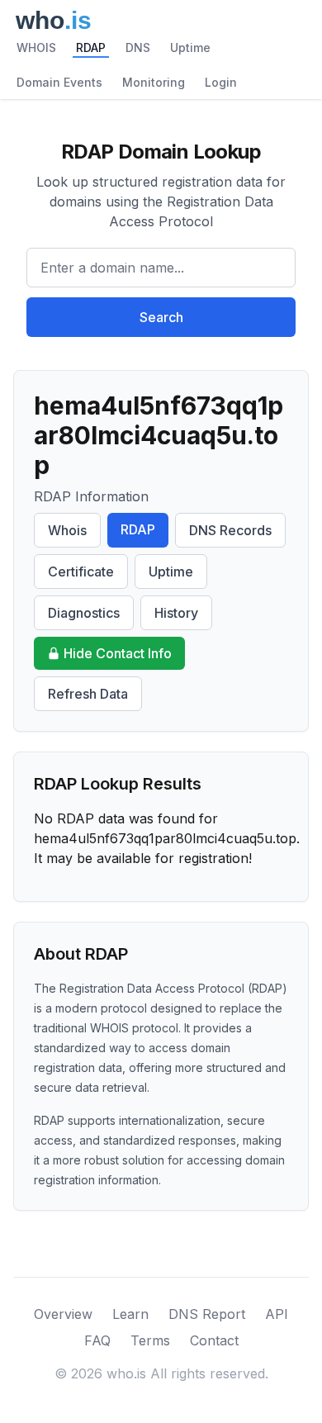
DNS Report (206, 1314)
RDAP (91, 47)
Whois (67, 530)
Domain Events (59, 82)
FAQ (97, 1340)
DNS (137, 47)
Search (161, 317)
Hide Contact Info (118, 653)
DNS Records (230, 530)
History (176, 613)
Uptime (190, 47)
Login (221, 82)
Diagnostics (84, 613)
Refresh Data (88, 693)
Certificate (81, 571)
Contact (214, 1340)
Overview (63, 1314)
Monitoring (153, 82)
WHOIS (36, 47)
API (276, 1314)
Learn (130, 1314)
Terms (150, 1340)
